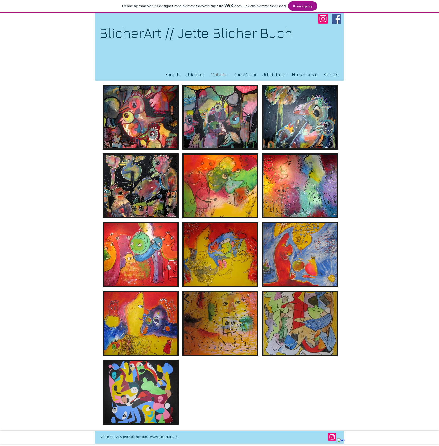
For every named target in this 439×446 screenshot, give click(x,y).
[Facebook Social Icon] (336, 19)
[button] (141, 117)
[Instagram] (323, 19)
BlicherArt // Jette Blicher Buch (195, 33)
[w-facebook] (341, 442)
